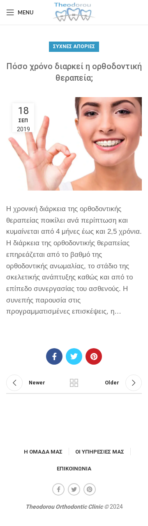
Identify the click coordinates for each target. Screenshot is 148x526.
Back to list (74, 383)
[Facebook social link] (54, 356)
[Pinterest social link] (94, 356)
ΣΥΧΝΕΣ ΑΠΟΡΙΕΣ (74, 46)
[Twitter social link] (74, 356)
